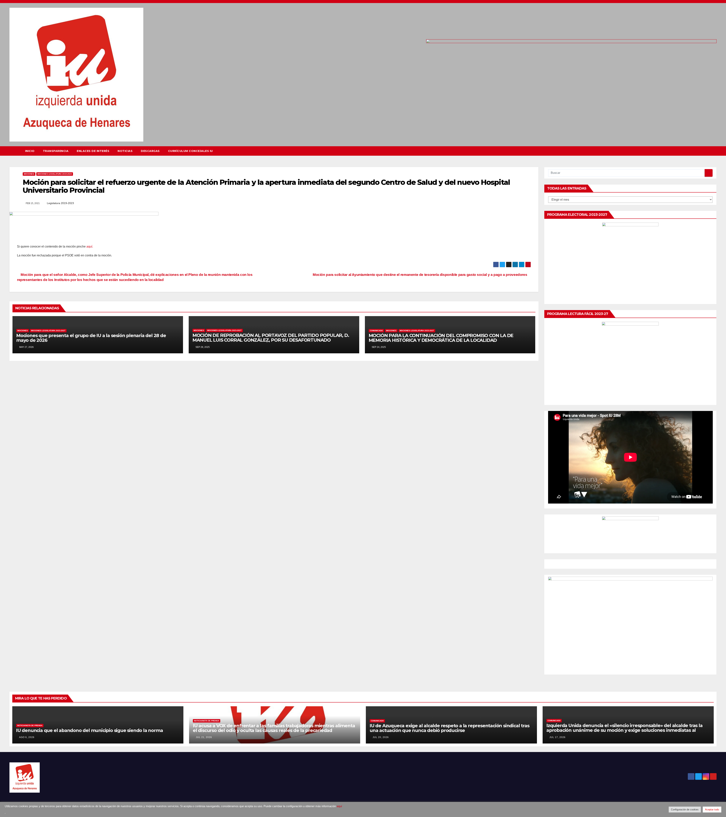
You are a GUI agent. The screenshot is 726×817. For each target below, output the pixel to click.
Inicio (30, 151)
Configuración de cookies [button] (685, 809)
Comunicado (376, 331)
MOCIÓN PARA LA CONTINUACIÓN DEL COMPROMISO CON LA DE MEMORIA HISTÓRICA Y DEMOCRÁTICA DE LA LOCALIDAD (441, 338)
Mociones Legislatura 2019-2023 (54, 174)
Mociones (29, 174)
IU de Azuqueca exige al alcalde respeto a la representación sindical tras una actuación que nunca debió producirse (449, 728)
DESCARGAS (150, 151)
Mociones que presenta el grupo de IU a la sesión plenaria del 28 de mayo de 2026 (91, 338)
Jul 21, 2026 (204, 737)
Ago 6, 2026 (26, 737)
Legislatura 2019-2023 (60, 203)
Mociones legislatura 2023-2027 (48, 331)
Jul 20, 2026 (381, 737)
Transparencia (56, 151)
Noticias (125, 151)
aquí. (89, 246)
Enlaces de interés (93, 151)
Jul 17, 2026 (557, 737)
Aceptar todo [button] (712, 809)
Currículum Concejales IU (190, 151)
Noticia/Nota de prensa (29, 725)
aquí (339, 806)
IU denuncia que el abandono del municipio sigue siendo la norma (89, 730)
